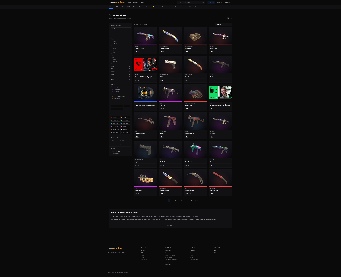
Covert (116, 94)
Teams (191, 255)
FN (114, 106)
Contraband (117, 98)
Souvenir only (116, 153)
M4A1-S (115, 43)
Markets (135, 2)
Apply (120, 144)
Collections (183, 6)
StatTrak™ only (116, 151)
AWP (114, 57)
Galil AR (114, 48)
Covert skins (168, 257)
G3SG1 (114, 64)
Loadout (142, 2)
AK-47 (114, 39)
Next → (196, 200)
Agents (170, 6)
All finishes (168, 264)
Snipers (135, 6)
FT (127, 106)
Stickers (191, 6)
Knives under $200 (170, 262)
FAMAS (114, 46)
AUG (114, 50)
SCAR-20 (115, 61)
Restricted (117, 89)
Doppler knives (169, 252)
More (196, 6)
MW (120, 106)
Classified (116, 91)
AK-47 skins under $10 (171, 259)
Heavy (148, 6)
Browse (129, 2)
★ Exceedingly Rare (119, 96)
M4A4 (114, 41)
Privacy (216, 252)
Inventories (192, 250)
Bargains (192, 257)
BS (120, 109)
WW (114, 109)
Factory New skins (170, 255)
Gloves (163, 6)
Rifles (117, 6)
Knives (155, 6)
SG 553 (114, 53)
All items (111, 6)
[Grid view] (228, 18)
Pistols (123, 6)
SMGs (128, 6)
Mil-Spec (116, 87)
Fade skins (168, 250)
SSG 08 (114, 59)
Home (110, 11)
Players (192, 252)
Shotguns (141, 6)
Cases (176, 6)
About (215, 250)
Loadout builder (194, 259)
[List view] (231, 18)
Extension (211, 2)
